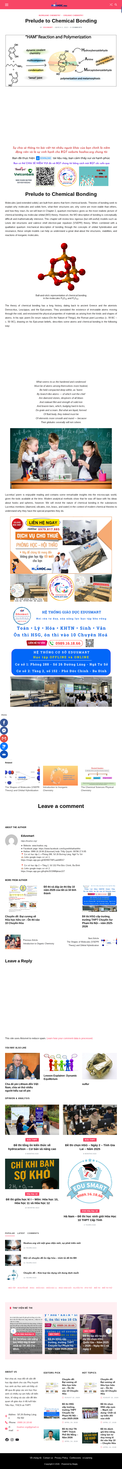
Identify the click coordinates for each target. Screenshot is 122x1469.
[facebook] (7, 1440)
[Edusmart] (11, 840)
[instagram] (12, 1440)
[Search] (116, 4)
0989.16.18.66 (24, 1422)
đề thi (97, 1288)
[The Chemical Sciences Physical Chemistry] (98, 776)
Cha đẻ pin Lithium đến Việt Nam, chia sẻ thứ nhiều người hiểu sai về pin (21, 1087)
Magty (74, 1464)
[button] (109, 1331)
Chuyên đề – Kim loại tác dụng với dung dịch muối (51, 1273)
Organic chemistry (73, 15)
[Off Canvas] (6, 5)
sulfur (85, 1084)
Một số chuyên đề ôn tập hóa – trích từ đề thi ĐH (50, 1258)
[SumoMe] (4, 754)
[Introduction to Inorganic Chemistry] (60, 776)
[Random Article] (111, 4)
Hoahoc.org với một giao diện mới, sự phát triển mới (52, 1243)
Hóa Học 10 (32, 1194)
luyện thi (78, 1288)
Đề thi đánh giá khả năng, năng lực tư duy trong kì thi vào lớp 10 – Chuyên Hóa (108, 1436)
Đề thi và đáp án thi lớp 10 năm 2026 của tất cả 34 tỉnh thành (60, 890)
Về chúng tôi (35, 1458)
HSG (32, 1288)
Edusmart (48, 27)
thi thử (89, 1288)
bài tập (12, 1288)
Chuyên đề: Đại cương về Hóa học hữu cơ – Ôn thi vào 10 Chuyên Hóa (22, 919)
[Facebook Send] (4, 730)
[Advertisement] (61, 115)
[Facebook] (4, 723)
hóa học (40, 1288)
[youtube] (17, 1440)
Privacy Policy (61, 1458)
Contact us (48, 1458)
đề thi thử (107, 1288)
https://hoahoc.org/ (29, 841)
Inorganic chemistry (49, 15)
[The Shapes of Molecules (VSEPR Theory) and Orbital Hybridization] (22, 776)
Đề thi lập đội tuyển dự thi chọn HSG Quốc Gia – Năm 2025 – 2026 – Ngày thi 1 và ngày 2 (96, 1342)
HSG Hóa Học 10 (90, 1211)
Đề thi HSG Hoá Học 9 (24, 1334)
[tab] (10, 1234)
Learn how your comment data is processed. (70, 1038)
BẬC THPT (32, 1140)
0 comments (76, 27)
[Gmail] (4, 738)
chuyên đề (23, 1288)
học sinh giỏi (65, 1288)
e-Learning (87, 1458)
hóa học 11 (52, 1288)
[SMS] (4, 746)
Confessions (75, 1458)
